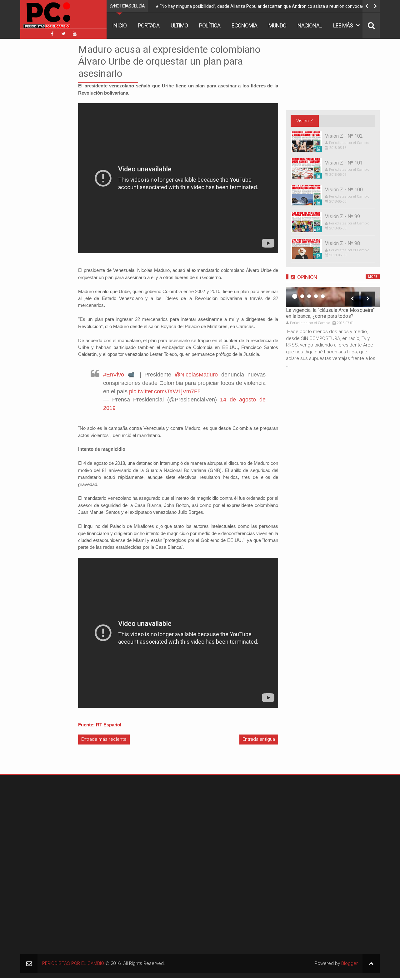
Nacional (310, 25)
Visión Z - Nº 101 (344, 163)
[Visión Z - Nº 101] (306, 168)
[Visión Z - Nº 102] (306, 141)
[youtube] (75, 34)
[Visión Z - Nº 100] (306, 195)
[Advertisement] (39, 137)
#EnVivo (113, 374)
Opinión (307, 277)
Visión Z (304, 121)
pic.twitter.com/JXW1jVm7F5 (165, 391)
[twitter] (63, 34)
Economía (244, 25)
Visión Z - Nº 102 (344, 136)
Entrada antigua (258, 739)
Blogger (349, 963)
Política (209, 25)
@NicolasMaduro (196, 374)
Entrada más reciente (104, 739)
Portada (148, 25)
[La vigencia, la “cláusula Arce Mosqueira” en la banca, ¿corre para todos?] (333, 297)
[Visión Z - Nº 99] (306, 222)
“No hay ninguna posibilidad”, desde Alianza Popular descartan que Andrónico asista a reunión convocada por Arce (267, 7)
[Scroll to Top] (371, 963)
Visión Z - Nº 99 (342, 216)
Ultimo (179, 25)
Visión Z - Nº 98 (342, 243)
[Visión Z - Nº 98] (306, 249)
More (372, 276)
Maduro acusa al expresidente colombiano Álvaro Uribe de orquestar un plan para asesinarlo (169, 61)
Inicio (119, 25)
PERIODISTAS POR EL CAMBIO (73, 963)
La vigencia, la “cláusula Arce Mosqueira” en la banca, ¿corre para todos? (330, 313)
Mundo (277, 25)
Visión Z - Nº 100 (344, 190)
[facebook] (52, 34)
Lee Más (343, 25)
